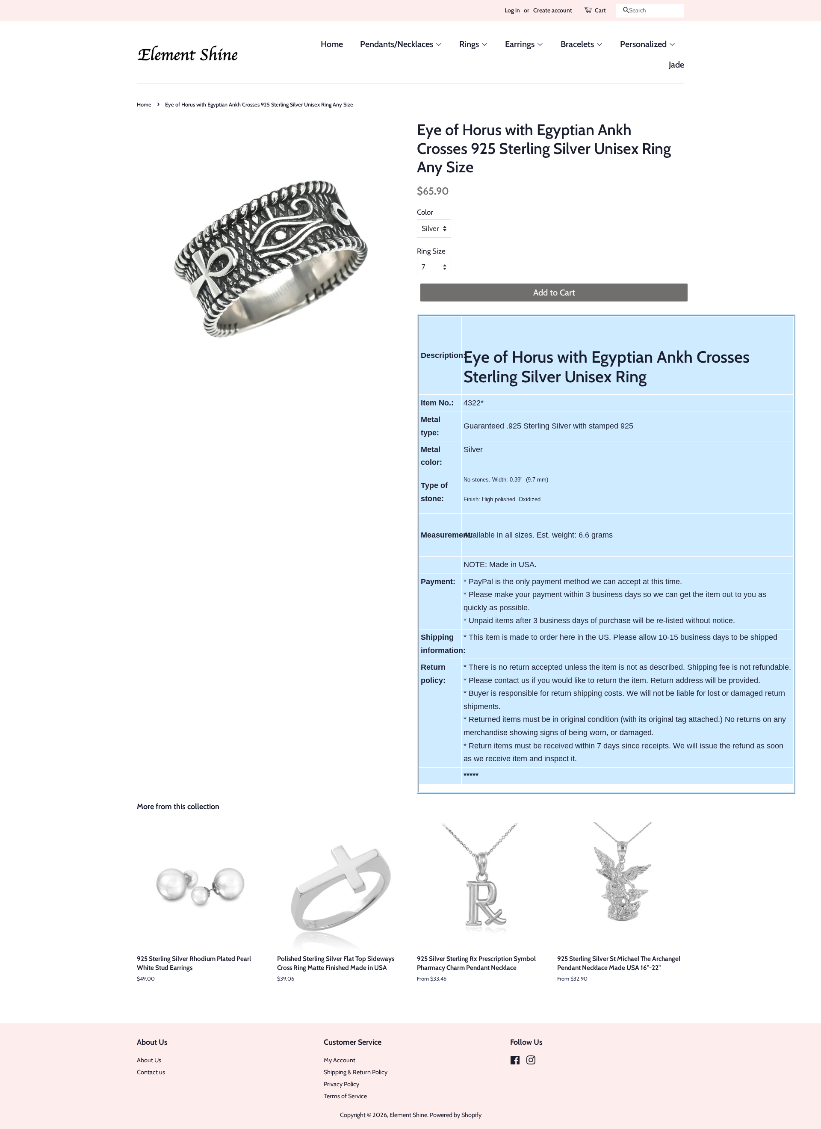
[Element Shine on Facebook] (515, 1062)
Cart (600, 10)
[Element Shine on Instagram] (530, 1062)
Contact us (151, 1072)
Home (332, 44)
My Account (339, 1060)
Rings (470, 44)
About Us (149, 1060)
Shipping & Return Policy (355, 1072)
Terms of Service (345, 1096)
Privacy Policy (341, 1084)
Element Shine (408, 1115)
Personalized (644, 44)
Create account (552, 10)
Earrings (521, 44)
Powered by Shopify (455, 1115)
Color (425, 212)
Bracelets (578, 44)
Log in (512, 10)
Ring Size (431, 251)
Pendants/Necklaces (397, 44)
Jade (676, 64)
